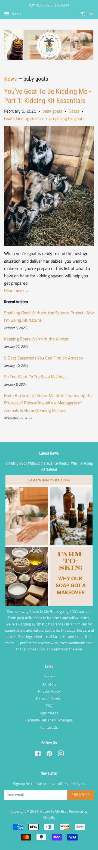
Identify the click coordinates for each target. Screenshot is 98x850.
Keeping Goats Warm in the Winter (36, 339)
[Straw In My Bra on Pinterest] (49, 754)
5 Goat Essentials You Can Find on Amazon (43, 358)
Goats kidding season (23, 118)
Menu (16, 14)
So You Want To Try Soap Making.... (36, 376)
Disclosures (49, 713)
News (10, 79)
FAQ (49, 705)
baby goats (52, 111)
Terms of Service (49, 698)
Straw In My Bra (53, 811)
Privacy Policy (49, 691)
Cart (91, 13)
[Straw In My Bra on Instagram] (61, 754)
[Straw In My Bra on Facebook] (38, 754)
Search (49, 677)
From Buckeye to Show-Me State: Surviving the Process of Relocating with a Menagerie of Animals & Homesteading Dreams (48, 402)
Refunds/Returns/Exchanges (49, 720)
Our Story (49, 684)
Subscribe (80, 794)
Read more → (16, 290)
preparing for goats (66, 118)
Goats (74, 111)
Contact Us (49, 727)
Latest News (49, 453)
